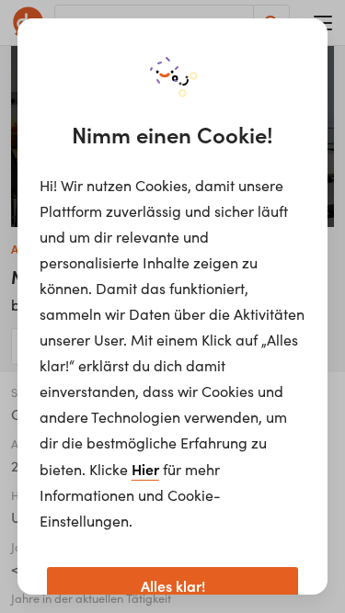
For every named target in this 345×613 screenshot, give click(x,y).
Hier (145, 469)
